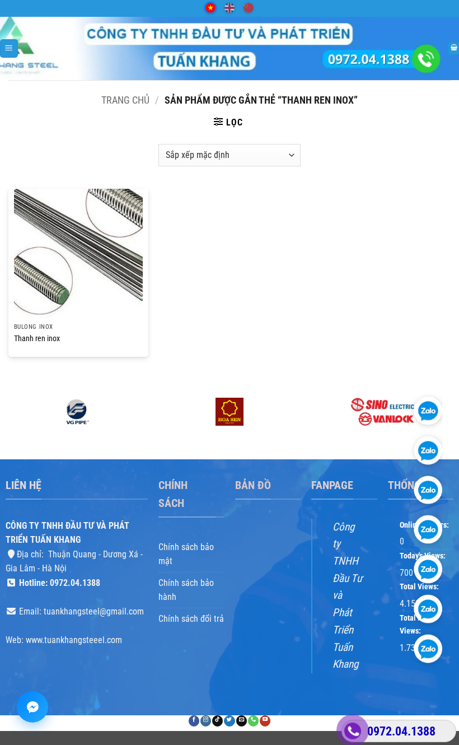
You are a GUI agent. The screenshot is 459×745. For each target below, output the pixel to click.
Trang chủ (125, 100)
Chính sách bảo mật (186, 554)
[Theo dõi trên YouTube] (265, 721)
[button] (9, 48)
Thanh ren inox (37, 338)
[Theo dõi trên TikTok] (217, 721)
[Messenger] (32, 707)
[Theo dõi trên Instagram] (205, 721)
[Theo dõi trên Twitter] (229, 721)
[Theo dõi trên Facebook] (194, 721)
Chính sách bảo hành (186, 590)
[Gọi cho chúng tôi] (253, 721)
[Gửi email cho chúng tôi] (241, 721)
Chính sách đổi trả (191, 618)
